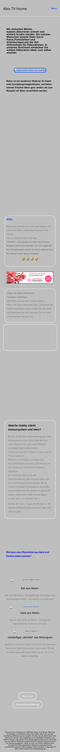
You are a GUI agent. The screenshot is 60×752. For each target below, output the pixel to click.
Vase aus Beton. (30, 612)
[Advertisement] (30, 128)
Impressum (27, 696)
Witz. (10, 219)
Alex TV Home (15, 8)
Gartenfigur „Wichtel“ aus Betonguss (30, 637)
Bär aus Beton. (30, 588)
